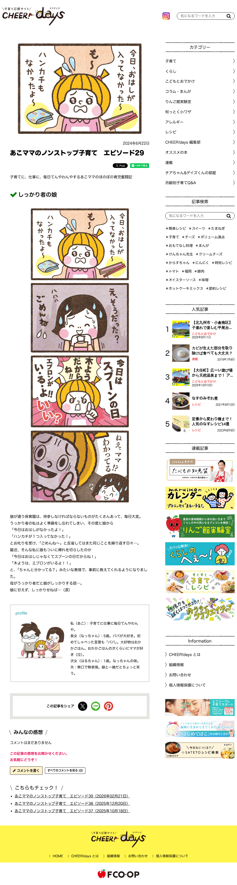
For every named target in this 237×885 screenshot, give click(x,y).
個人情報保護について (187, 685)
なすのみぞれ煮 (205, 398)
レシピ (196, 404)
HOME (58, 856)
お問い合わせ (180, 675)
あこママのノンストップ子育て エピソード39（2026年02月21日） (72, 796)
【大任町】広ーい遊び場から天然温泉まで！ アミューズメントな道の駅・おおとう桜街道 (213, 373)
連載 (169, 162)
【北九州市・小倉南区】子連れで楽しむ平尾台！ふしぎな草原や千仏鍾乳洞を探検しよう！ (212, 325)
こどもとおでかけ (204, 333)
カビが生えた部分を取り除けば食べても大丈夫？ (212, 350)
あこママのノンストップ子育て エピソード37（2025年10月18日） (72, 811)
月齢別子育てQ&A (180, 183)
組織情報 (176, 665)
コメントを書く (28, 770)
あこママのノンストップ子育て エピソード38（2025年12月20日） (72, 803)
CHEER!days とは (184, 654)
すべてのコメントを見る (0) (65, 770)
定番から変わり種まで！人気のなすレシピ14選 (212, 421)
